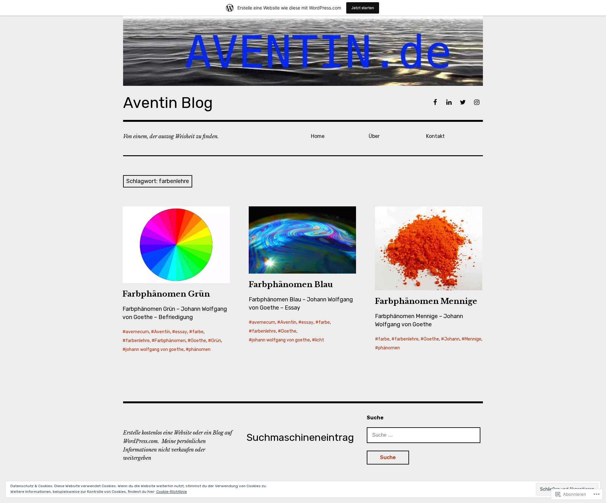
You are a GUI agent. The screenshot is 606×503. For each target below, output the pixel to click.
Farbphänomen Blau (291, 284)
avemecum (137, 331)
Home (317, 136)
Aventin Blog (168, 103)
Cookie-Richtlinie (171, 491)
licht (319, 340)
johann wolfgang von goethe (155, 349)
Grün (216, 340)
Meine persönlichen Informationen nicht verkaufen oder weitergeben (164, 449)
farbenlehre (138, 340)
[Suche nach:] (423, 435)
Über (374, 136)
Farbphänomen (170, 340)
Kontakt (435, 136)
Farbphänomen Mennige (426, 301)
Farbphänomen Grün (166, 294)
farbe (198, 331)
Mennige (473, 339)
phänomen (200, 349)
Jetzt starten (362, 7)
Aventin (162, 331)
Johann (452, 339)
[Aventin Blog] (303, 50)
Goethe (198, 340)
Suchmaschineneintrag (300, 437)
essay (181, 331)
